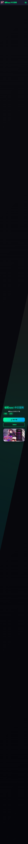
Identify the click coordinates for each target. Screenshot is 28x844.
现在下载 (15, 419)
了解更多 (14, 424)
